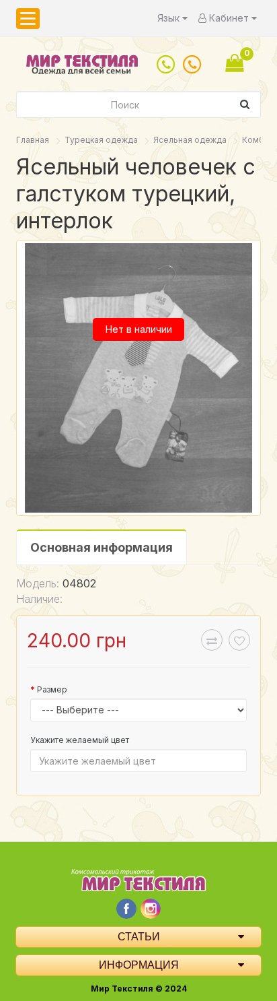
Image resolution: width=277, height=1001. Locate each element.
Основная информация (101, 547)
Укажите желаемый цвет (79, 740)
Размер (52, 689)
